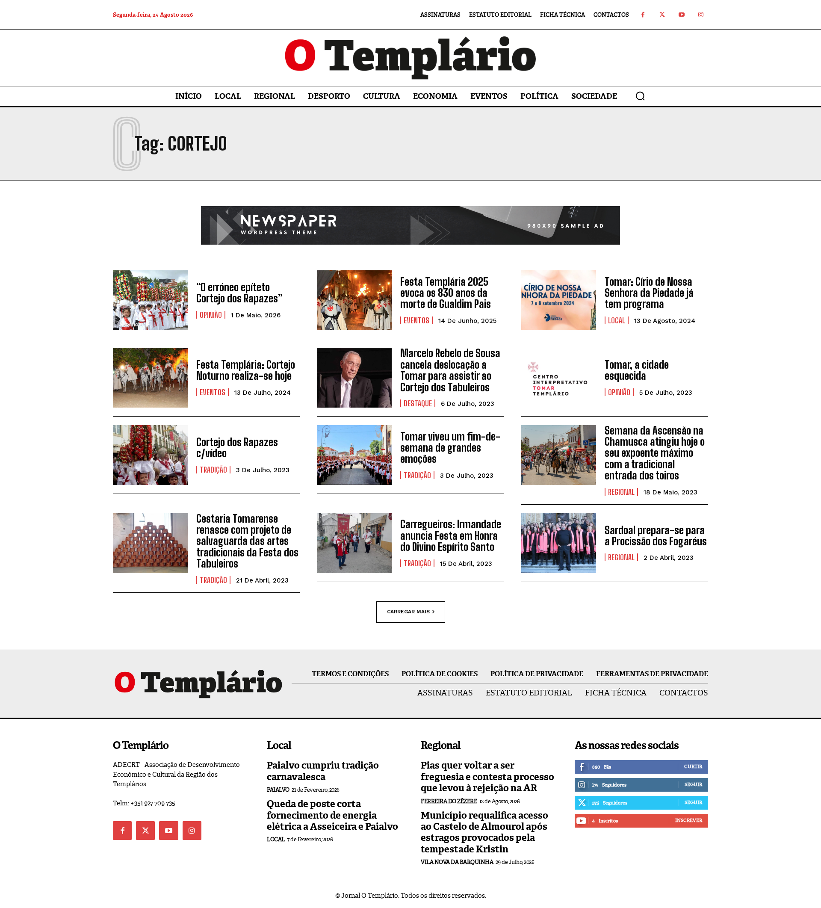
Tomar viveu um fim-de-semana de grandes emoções (450, 447)
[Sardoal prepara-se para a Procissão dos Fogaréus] (558, 543)
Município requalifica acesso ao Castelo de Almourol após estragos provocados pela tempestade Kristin (484, 832)
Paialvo (278, 789)
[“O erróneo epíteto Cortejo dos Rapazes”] (150, 300)
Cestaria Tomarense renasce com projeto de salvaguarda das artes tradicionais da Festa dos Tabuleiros (247, 541)
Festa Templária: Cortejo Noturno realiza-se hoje (245, 370)
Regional (621, 492)
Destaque (418, 403)
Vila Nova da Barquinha (457, 862)
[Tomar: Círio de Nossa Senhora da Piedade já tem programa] (558, 300)
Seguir (693, 784)
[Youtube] (681, 14)
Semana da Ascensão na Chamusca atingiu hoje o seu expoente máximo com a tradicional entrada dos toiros (655, 453)
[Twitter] (662, 14)
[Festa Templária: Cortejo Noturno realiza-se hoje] (150, 378)
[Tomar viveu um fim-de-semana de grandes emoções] (354, 455)
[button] (640, 96)
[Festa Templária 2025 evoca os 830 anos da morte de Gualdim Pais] (354, 300)
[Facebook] (642, 14)
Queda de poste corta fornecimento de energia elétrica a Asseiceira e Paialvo (332, 815)
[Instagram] (700, 14)
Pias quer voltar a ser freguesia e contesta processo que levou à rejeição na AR (487, 776)
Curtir (693, 766)
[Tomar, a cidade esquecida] (558, 378)
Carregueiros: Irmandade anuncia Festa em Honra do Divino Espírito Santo (450, 535)
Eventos (416, 320)
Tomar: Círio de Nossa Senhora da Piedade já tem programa (649, 293)
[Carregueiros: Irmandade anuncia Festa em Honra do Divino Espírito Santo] (354, 543)
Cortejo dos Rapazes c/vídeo (237, 447)
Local (616, 320)
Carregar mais (408, 611)
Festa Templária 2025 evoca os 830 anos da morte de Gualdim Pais (445, 293)
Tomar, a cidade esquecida (637, 370)
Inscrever (688, 820)
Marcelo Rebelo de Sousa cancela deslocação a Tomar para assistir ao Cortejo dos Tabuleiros (450, 370)
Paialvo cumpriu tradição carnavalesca (323, 771)
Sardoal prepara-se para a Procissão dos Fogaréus (656, 535)
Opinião (211, 315)
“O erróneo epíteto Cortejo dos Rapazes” (239, 293)
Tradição (213, 469)
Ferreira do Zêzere (449, 801)
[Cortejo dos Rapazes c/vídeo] (150, 455)
